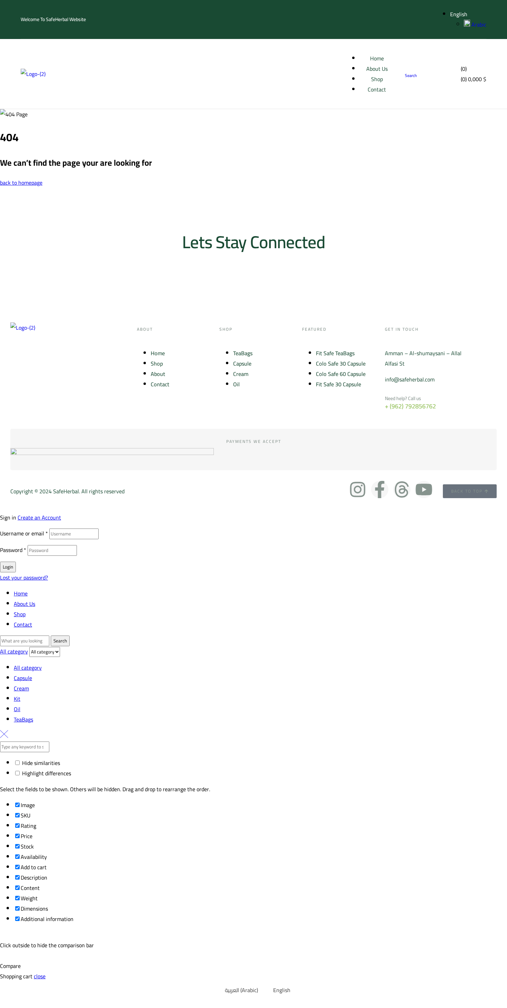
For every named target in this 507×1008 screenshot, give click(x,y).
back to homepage (21, 182)
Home (21, 593)
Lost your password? (24, 577)
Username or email (24, 533)
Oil (17, 709)
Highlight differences (46, 773)
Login (8, 567)
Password (13, 550)
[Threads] (401, 489)
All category (28, 667)
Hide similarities (40, 763)
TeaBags (23, 719)
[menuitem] (237, 990)
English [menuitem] (281, 990)
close (40, 976)
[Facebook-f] (379, 489)
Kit (17, 699)
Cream (21, 688)
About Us (24, 604)
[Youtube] (424, 489)
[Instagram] (357, 489)
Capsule (23, 678)
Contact (23, 624)
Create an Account (39, 517)
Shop (20, 614)
